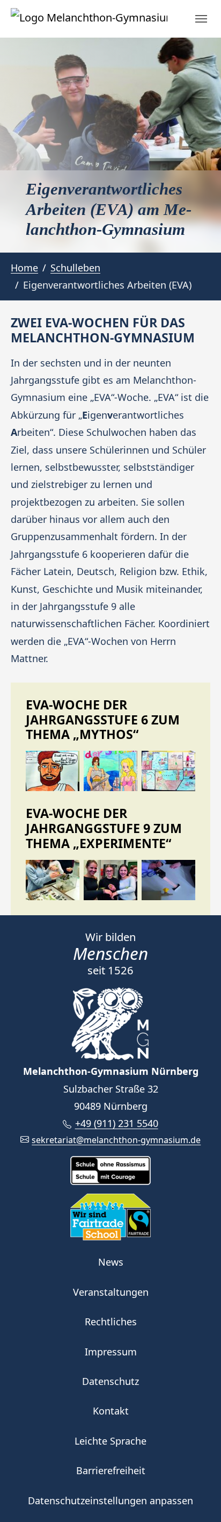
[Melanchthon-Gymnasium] (89, 18)
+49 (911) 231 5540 (116, 1123)
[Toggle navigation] (201, 19)
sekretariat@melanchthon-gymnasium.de (116, 1140)
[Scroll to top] (195, 1496)
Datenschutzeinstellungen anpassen (110, 1500)
